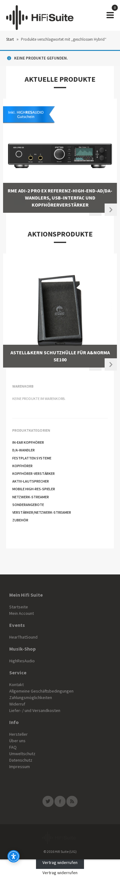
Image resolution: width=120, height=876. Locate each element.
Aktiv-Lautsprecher (30, 481)
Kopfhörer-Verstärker (33, 473)
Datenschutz (20, 760)
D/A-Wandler (23, 450)
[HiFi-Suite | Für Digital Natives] (40, 15)
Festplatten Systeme (31, 458)
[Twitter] (48, 801)
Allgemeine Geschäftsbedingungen (41, 691)
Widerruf (17, 704)
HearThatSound (23, 637)
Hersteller (18, 734)
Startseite (18, 607)
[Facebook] (60, 801)
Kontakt (16, 684)
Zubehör (20, 520)
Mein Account (21, 613)
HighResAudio (22, 661)
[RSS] (72, 801)
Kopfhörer (22, 465)
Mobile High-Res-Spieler (33, 489)
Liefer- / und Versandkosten (34, 710)
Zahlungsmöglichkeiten (30, 697)
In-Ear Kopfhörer (28, 442)
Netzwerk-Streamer (30, 497)
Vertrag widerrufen (60, 862)
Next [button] (111, 210)
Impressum (19, 766)
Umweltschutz (22, 753)
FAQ (13, 747)
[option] (60, 156)
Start (10, 39)
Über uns (17, 740)
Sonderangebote (28, 504)
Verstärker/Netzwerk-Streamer (41, 512)
